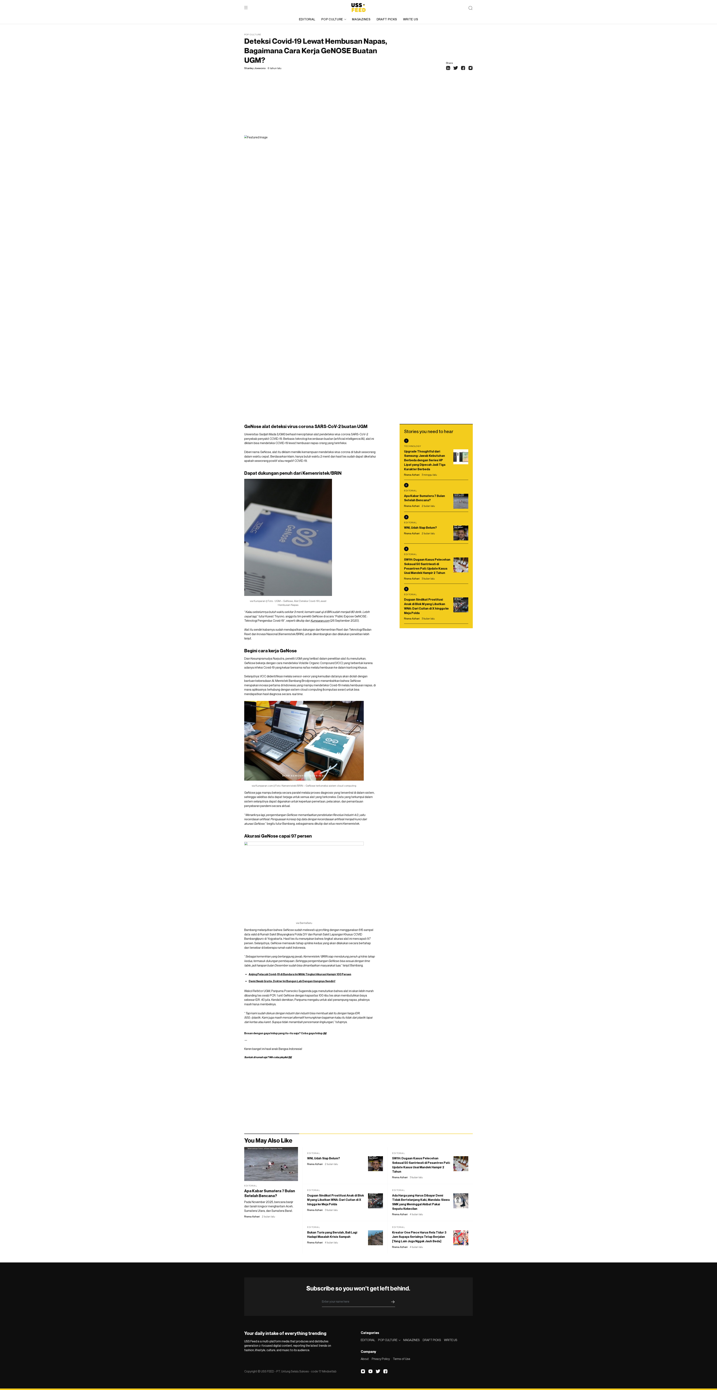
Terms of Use (401, 1359)
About (365, 1359)
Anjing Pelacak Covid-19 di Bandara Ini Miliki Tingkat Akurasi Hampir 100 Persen (300, 974)
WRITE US (410, 19)
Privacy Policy (381, 1359)
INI (324, 1033)
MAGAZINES (361, 19)
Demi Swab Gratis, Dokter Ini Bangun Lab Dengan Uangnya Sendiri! (292, 981)
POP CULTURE (332, 19)
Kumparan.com (320, 620)
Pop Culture (252, 34)
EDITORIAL (307, 19)
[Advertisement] (358, 107)
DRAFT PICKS (387, 19)
